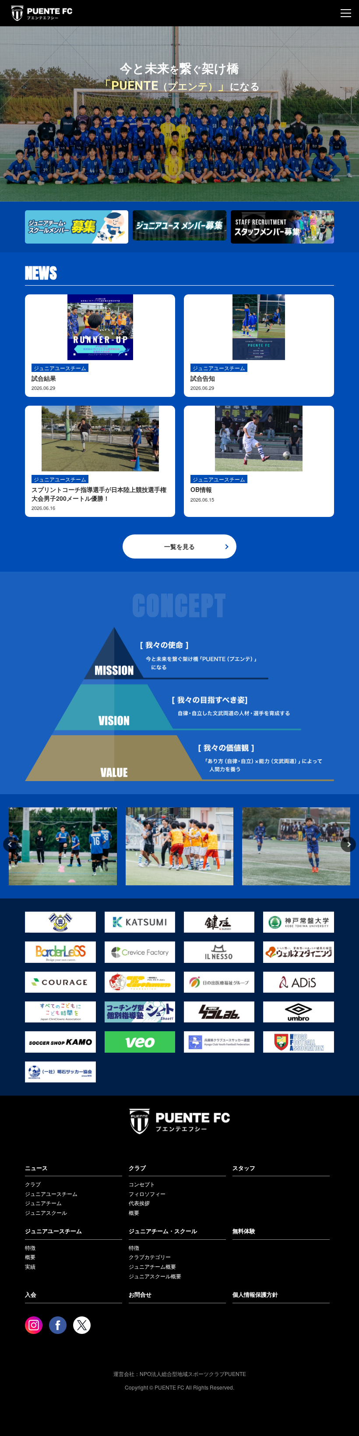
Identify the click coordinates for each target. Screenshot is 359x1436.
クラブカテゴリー (150, 1256)
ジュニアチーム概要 (152, 1266)
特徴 (30, 1247)
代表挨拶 (139, 1202)
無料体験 (243, 1231)
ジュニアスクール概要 (155, 1276)
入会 (30, 1294)
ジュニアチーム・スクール (163, 1231)
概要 (134, 1212)
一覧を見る (179, 546)
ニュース (36, 1168)
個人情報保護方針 (255, 1294)
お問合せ (140, 1294)
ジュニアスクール (46, 1212)
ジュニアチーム (43, 1202)
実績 (30, 1266)
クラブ (33, 1184)
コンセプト (142, 1184)
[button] (10, 844)
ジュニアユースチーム (51, 1193)
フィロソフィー (147, 1193)
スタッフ (243, 1168)
